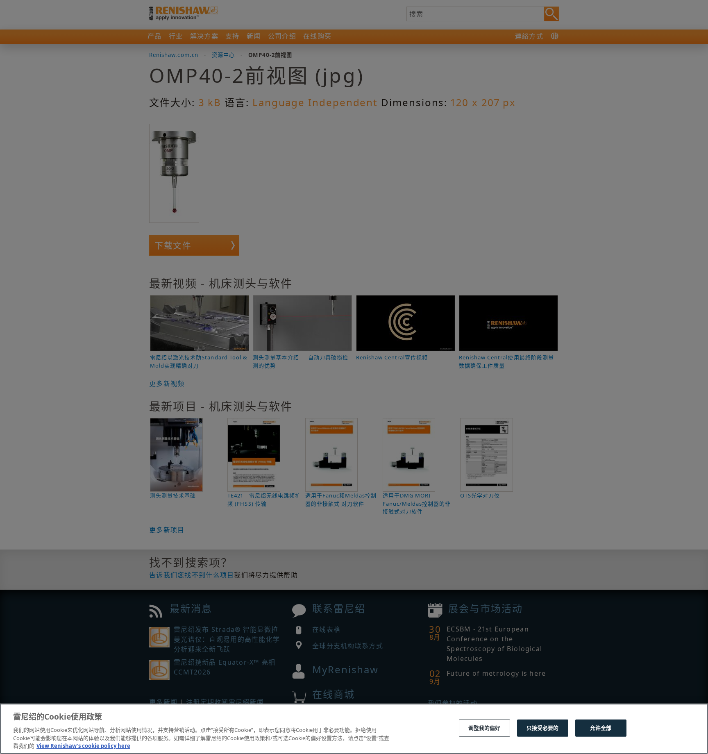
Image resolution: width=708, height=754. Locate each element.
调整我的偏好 (484, 727)
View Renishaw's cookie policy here (83, 745)
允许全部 (601, 727)
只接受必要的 (542, 727)
